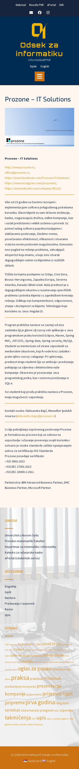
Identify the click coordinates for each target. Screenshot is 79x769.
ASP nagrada (11, 644)
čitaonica (38, 724)
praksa (20, 677)
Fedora (19, 649)
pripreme (15, 702)
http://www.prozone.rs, (20, 167)
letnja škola (53, 655)
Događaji (10, 586)
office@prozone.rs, (17, 173)
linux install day (13, 662)
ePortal (51, 5)
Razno (9, 609)
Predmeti (52, 678)
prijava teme (34, 694)
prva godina (40, 702)
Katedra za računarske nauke (24, 552)
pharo (8, 679)
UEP (34, 718)
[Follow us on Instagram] (48, 12)
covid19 (48, 643)
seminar (12, 710)
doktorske (67, 644)
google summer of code (36, 649)
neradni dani (11, 669)
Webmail (21, 5)
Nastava (10, 598)
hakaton (51, 649)
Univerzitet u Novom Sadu (22, 535)
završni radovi (26, 724)
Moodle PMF (36, 5)
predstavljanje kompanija (20, 686)
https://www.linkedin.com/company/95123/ (33, 188)
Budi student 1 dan (29, 644)
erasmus (9, 649)
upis (41, 717)
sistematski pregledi (37, 710)
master (27, 661)
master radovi (41, 662)
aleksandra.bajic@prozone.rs (35, 416)
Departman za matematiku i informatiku (30, 547)
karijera (26, 655)
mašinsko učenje (57, 662)
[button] (40, 76)
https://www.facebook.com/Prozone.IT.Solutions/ (37, 178)
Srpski (33, 66)
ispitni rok (16, 655)
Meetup (69, 662)
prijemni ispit (57, 693)
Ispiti (8, 592)
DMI (61, 5)
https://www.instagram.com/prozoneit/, (31, 183)
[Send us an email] (31, 12)
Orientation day (61, 669)
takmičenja (18, 717)
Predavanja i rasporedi (19, 603)
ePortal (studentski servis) (22, 558)
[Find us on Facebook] (39, 12)
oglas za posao (34, 668)
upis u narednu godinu (58, 718)
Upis (8, 615)
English (45, 66)
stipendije (66, 710)
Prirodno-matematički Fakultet (25, 541)
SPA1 (56, 710)
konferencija (37, 655)
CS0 (58, 644)
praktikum (37, 679)
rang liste (62, 703)
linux (66, 655)
